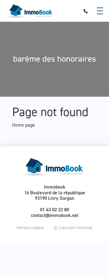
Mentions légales (30, 227)
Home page (23, 125)
